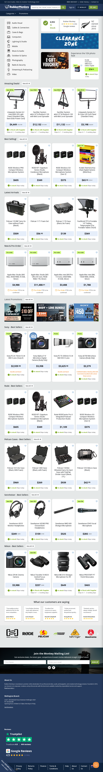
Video (14, 74)
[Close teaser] (17, 769)
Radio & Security (19, 65)
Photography (17, 60)
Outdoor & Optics (19, 55)
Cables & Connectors (20, 27)
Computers (16, 37)
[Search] (63, 7)
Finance (43, 766)
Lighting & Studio (19, 41)
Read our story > (9, 688)
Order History (84, 2)
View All (25, 83)
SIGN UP (95, 662)
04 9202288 (10, 702)
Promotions (23, 13)
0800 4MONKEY (72, 2)
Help (67, 766)
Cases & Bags (17, 32)
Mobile (15, 46)
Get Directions (8, 707)
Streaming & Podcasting (22, 69)
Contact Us (95, 2)
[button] (8, 764)
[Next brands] (97, 634)
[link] (49, 667)
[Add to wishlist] (81, 65)
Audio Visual (17, 23)
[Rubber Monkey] (16, 9)
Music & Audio (18, 51)
